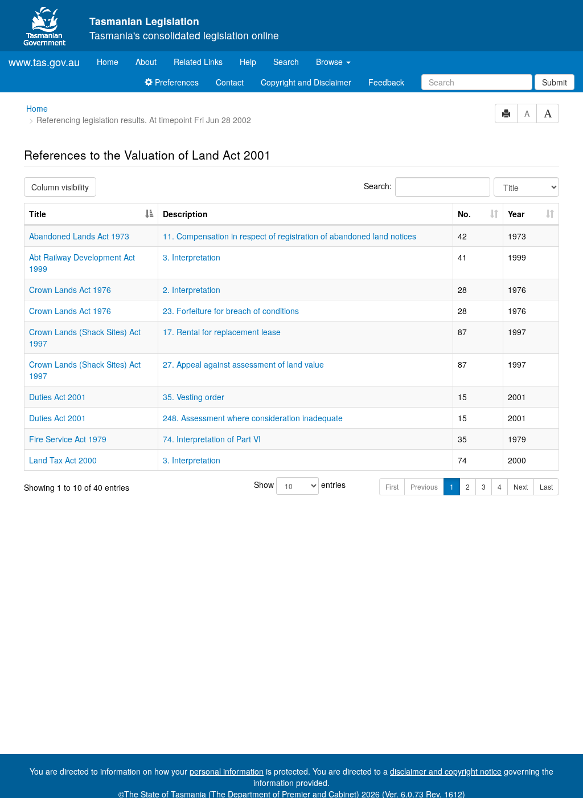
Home (112, 61)
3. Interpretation (191, 257)
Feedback (386, 82)
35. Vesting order (193, 396)
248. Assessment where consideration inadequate (253, 418)
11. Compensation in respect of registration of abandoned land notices (289, 236)
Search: (378, 186)
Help (248, 61)
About (146, 61)
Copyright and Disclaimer (306, 82)
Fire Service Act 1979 (67, 439)
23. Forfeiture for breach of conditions (231, 310)
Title (37, 213)
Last (546, 486)
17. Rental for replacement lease (222, 331)
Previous (424, 486)
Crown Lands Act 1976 (70, 289)
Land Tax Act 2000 (63, 460)
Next (521, 486)
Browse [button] (330, 61)
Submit (554, 82)
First (392, 486)
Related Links (198, 61)
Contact (230, 82)
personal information (227, 771)
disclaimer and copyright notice (446, 771)
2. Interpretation (191, 289)
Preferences (176, 82)
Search (286, 61)
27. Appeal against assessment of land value (243, 364)
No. (464, 213)
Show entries (291, 484)
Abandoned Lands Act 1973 (79, 236)
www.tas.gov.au (44, 61)
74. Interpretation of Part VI (212, 439)
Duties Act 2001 (57, 396)
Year (516, 213)
